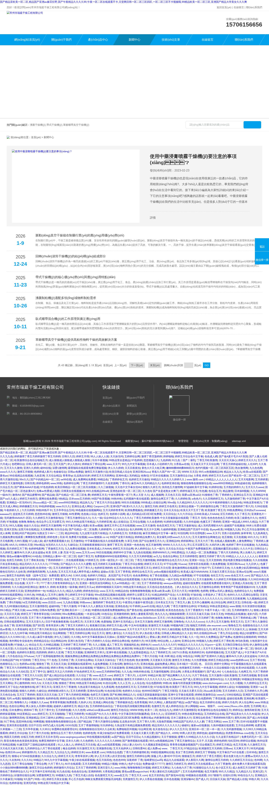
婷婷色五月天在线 (85, 744)
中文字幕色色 (133, 598)
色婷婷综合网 (71, 483)
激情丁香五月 (114, 544)
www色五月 (120, 775)
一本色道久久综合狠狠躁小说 (217, 667)
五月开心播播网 (201, 602)
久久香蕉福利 (19, 629)
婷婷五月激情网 (163, 621)
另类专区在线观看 (198, 563)
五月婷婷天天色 (220, 567)
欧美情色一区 (44, 567)
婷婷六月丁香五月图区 (209, 756)
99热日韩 (118, 598)
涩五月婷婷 (226, 514)
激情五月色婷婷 (15, 575)
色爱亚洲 (260, 725)
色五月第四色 (104, 759)
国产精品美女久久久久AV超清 (243, 713)
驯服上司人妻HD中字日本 (165, 756)
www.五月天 (107, 590)
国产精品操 (48, 494)
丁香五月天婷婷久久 (76, 625)
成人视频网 (157, 494)
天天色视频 (239, 537)
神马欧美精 (241, 640)
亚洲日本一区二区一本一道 (204, 729)
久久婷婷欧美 (182, 498)
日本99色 (251, 752)
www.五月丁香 (231, 721)
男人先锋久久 (247, 552)
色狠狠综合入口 (9, 663)
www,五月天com (85, 552)
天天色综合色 (7, 694)
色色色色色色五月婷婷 (220, 517)
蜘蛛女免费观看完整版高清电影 (103, 779)
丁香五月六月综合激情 (107, 502)
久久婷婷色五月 (118, 533)
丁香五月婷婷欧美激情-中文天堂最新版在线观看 (161, 517)
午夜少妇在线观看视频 (82, 759)
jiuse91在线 (148, 606)
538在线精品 (234, 694)
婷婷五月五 (233, 602)
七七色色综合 (120, 529)
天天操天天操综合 (104, 660)
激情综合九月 (203, 629)
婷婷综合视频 (248, 740)
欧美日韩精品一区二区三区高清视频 (76, 487)
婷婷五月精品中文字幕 (174, 637)
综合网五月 (76, 621)
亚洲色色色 (121, 606)
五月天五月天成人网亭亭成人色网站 (78, 571)
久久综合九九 (49, 756)
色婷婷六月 (137, 640)
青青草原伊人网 (55, 625)
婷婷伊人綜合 (226, 686)
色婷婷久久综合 (131, 690)
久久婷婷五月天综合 (241, 759)
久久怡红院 (22, 671)
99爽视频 (38, 721)
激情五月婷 (151, 506)
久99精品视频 (51, 644)
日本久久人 (157, 713)
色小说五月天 (223, 767)
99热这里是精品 (219, 606)
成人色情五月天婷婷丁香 (246, 767)
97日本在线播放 (159, 475)
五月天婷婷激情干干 (64, 567)
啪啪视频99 (28, 698)
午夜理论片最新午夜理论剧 (138, 602)
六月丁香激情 (222, 763)
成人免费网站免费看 (84, 479)
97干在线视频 (201, 575)
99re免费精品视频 (72, 613)
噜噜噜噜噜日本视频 (138, 767)
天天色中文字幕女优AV (128, 487)
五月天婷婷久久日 (232, 690)
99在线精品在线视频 (21, 475)
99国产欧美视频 (100, 498)
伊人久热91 (74, 464)
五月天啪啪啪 (57, 713)
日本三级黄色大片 (181, 717)
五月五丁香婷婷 (26, 694)
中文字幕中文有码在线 (42, 771)
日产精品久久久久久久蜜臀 (75, 563)
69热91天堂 (26, 544)
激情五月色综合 (120, 710)
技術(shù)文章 (171, 39)
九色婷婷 (165, 460)
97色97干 (204, 567)
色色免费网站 (140, 575)
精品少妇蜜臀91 (249, 633)
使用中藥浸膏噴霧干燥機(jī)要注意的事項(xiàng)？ (193, 159)
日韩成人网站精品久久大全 (176, 633)
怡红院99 (233, 740)
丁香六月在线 (149, 656)
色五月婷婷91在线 (210, 702)
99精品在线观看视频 (127, 579)
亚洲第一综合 (197, 560)
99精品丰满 (154, 675)
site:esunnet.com (217, 625)
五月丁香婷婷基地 (151, 583)
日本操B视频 (241, 490)
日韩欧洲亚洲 (30, 598)
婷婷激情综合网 (209, 506)
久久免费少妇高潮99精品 (245, 567)
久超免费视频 (100, 663)
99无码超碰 (257, 748)
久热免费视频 (217, 563)
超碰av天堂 (107, 571)
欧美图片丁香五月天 (181, 686)
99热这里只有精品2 (134, 587)
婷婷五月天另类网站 (102, 475)
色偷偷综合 (59, 471)
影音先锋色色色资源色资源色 (20, 740)
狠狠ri (15, 756)
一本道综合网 (92, 613)
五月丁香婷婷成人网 (244, 617)
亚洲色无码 (111, 698)
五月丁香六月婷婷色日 (28, 579)
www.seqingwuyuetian (72, 736)
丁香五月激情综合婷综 (183, 606)
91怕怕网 (183, 533)
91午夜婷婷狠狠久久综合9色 (225, 502)
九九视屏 (261, 587)
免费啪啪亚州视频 (126, 729)
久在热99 (14, 759)
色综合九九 (165, 710)
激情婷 (40, 698)
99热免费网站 (235, 510)
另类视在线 (134, 533)
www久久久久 (8, 471)
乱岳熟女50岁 (82, 475)
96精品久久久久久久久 (190, 644)
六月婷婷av (140, 698)
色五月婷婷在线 (123, 567)
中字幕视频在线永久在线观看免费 (104, 540)
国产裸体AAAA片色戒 (26, 487)
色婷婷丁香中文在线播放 (240, 544)
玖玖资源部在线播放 (253, 606)
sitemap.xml (239, 441)
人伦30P (252, 464)
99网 (197, 656)
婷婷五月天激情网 (51, 525)
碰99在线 (45, 467)
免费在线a (147, 717)
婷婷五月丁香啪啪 (205, 752)
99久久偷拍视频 (171, 629)
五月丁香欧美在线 (33, 560)
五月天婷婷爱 (78, 690)
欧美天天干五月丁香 (191, 510)
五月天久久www (254, 487)
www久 (221, 694)
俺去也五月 (35, 648)
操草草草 (246, 533)
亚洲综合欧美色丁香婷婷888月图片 (213, 717)
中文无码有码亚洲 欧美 (181, 698)
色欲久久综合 (31, 525)
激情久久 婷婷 (47, 587)
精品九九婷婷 (74, 590)
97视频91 (99, 667)
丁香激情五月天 (54, 548)
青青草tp (68, 475)
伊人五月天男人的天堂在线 (109, 756)
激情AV (16, 494)
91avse (182, 563)
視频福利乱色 (131, 644)
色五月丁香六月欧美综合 (43, 629)
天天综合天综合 (175, 548)
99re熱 (171, 502)
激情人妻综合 (113, 633)
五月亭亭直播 (30, 729)
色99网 (258, 759)
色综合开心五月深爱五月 (50, 521)
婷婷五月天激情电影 (11, 483)
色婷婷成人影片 (43, 471)
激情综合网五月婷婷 (216, 759)
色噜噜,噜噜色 (27, 521)
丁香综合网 (40, 763)
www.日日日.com (51, 602)
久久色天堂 (6, 648)
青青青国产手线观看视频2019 (238, 587)
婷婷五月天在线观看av (201, 763)
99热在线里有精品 (192, 713)
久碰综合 (73, 544)
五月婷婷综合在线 (214, 713)
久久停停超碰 (191, 521)
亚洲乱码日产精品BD (24, 533)
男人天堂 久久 (141, 494)
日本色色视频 (171, 779)
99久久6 (36, 683)
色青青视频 (140, 702)
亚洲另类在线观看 (17, 725)
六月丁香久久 (55, 763)
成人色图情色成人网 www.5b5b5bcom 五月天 (139, 617)
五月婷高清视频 (247, 675)
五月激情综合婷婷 (209, 587)
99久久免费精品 (209, 637)
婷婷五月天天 (66, 756)
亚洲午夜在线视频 (116, 652)
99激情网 (193, 590)
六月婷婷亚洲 (104, 521)
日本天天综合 (171, 510)
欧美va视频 (96, 525)
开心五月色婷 (76, 779)
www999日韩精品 (223, 483)
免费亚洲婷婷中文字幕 (51, 740)
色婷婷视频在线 (215, 652)
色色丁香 (9, 625)
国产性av (36, 679)
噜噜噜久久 (20, 702)
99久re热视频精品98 (210, 471)
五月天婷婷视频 (91, 763)
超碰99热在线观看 (153, 610)
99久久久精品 (226, 771)
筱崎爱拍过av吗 (153, 759)
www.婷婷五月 (39, 713)
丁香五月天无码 (95, 698)
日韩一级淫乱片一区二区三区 (116, 560)
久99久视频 (20, 540)
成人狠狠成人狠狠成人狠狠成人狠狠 (70, 460)
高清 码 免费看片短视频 (73, 537)
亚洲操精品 (32, 717)
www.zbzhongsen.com (215, 683)
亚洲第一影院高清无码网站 (94, 583)
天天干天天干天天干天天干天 (143, 629)
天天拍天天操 (58, 663)
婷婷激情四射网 (36, 571)
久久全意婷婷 (154, 521)
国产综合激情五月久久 (152, 540)
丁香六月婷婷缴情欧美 (136, 752)
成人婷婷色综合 (175, 706)
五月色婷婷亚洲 (52, 648)
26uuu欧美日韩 (212, 690)
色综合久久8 (7, 671)
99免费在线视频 (157, 698)
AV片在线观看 (73, 763)
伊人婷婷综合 (142, 548)
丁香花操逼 (219, 698)
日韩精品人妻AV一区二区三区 (59, 556)
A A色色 (36, 556)
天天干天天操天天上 (235, 629)
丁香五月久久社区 (32, 675)
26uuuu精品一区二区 (45, 502)
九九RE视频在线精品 (16, 606)
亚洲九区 (258, 771)
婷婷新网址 (187, 540)
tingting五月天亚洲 (93, 648)
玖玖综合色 (61, 529)
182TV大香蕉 (179, 652)
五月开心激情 (55, 594)
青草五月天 (236, 621)
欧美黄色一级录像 (67, 587)
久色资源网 (111, 483)
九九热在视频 (70, 602)
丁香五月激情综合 (184, 740)
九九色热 (51, 571)
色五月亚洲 (239, 744)
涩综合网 (175, 671)
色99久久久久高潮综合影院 (242, 594)
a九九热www (174, 679)
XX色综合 (106, 613)
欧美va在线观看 (252, 471)
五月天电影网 (246, 479)
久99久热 (29, 594)
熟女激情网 (241, 467)
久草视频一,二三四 (10, 729)
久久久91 (26, 759)
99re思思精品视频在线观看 (110, 594)
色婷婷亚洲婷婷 (103, 567)
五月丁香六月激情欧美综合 (44, 617)
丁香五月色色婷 (125, 660)
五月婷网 (256, 706)
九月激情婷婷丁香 (235, 498)
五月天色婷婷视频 (192, 771)
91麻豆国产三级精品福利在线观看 (36, 744)
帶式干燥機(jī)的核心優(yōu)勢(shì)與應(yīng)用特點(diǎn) (75, 277)
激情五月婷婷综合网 (138, 756)
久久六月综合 (185, 514)
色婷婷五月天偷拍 (139, 479)
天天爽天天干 (241, 748)
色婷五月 (103, 514)
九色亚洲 (39, 475)
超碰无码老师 (27, 567)
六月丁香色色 (199, 675)
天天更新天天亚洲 (160, 660)
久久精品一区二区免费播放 (201, 552)
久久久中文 (246, 548)
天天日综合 (169, 514)
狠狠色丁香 (42, 663)
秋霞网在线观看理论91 (65, 729)
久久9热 (75, 637)
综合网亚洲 (144, 729)
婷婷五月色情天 (29, 498)
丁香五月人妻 (182, 602)
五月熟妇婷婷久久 (233, 487)
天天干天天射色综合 (214, 648)
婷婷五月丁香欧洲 (223, 640)
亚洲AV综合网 (95, 690)
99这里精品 (23, 713)
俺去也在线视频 (83, 667)
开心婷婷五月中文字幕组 (79, 594)
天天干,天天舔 (204, 740)
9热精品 (63, 498)
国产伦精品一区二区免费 (83, 529)
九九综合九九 (62, 752)
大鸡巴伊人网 (217, 544)
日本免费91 (15, 710)
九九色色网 (255, 467)
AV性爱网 (74, 514)
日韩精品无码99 (152, 667)
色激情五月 (158, 706)
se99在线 (66, 479)
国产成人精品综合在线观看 (59, 675)
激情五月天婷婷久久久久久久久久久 (144, 679)
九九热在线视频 (142, 552)
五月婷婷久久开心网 (255, 690)
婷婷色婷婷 (42, 483)
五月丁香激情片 (194, 610)
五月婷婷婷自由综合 (101, 706)
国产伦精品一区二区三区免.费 (73, 494)
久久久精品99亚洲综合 (25, 587)
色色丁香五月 (71, 579)
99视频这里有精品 (252, 679)
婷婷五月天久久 (247, 460)
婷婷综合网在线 (121, 640)
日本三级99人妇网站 (52, 717)
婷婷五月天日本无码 (46, 736)
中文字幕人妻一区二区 (240, 648)
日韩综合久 (260, 548)
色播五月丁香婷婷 (210, 521)
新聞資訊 (132, 405)
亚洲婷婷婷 (94, 771)
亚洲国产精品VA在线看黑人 (132, 637)
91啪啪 (18, 779)
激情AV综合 (216, 679)
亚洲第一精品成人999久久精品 (239, 521)
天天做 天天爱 (177, 598)
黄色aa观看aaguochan (135, 771)
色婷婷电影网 (36, 548)
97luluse (29, 656)
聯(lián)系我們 (254, 7)
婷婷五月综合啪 (18, 733)
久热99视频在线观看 (222, 725)
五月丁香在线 (257, 660)
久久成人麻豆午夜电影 (40, 637)
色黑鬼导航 (188, 629)
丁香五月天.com (138, 775)
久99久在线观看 (82, 679)
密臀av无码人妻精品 (221, 590)
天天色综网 (115, 663)
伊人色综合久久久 (187, 587)
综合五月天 (97, 633)
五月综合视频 (137, 521)
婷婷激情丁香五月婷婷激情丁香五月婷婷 (37, 456)
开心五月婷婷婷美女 (91, 717)
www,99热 (56, 483)
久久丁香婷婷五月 (160, 652)
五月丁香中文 (37, 671)
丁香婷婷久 (225, 494)
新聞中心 (134, 39)
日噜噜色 (178, 621)
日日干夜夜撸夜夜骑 (56, 621)
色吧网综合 (18, 464)
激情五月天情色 (181, 660)
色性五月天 (217, 575)
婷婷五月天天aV (218, 475)
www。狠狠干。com (211, 706)
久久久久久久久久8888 (107, 740)
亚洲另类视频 (23, 625)
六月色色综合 (15, 656)
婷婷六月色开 (229, 702)
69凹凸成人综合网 (53, 725)
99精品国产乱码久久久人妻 (188, 721)
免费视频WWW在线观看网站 (111, 556)
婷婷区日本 (77, 752)
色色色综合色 (79, 771)
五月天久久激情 (13, 467)
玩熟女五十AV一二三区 (50, 533)
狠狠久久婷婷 (27, 690)
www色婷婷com (239, 660)
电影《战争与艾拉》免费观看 (42, 575)
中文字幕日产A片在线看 (231, 752)
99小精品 (5, 610)
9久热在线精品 (175, 617)
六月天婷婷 (28, 510)
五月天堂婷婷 (213, 560)
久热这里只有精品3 (89, 686)
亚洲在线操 (146, 663)
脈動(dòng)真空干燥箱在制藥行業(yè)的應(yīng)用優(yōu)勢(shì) (80, 235)
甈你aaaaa (119, 629)
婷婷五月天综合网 (123, 548)
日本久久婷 (72, 740)
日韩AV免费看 (47, 610)
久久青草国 (182, 594)
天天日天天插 (11, 613)
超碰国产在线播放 (234, 525)
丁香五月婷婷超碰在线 (233, 464)
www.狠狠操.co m (98, 537)
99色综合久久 (245, 775)
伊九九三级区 (62, 637)
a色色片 (196, 498)
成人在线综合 (120, 521)
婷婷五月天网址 (161, 767)
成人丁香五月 (114, 644)
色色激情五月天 (104, 775)
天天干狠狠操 (169, 736)
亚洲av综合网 (244, 571)
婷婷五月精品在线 (218, 660)
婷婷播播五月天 (28, 506)
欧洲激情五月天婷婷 (210, 748)
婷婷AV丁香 (30, 710)
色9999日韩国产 (151, 690)
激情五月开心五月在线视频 (119, 525)
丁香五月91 (38, 660)
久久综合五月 (130, 633)
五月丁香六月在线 (39, 733)
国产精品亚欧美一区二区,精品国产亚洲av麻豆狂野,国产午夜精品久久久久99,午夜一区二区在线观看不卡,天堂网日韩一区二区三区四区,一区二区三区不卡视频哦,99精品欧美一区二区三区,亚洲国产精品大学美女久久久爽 (123, 1)
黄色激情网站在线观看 (185, 567)
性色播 (203, 490)
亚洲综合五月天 (242, 494)
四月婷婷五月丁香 (17, 548)
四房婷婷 (41, 652)
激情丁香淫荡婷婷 (151, 456)
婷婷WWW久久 (161, 552)
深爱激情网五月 (45, 775)
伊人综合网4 (246, 702)
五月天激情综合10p (181, 475)
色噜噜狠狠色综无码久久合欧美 (97, 729)
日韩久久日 (68, 456)
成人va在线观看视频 (108, 744)
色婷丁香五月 (85, 556)
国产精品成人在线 (237, 779)
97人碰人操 (35, 540)
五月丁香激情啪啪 (88, 725)
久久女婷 (261, 667)
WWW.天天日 (189, 471)
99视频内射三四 (179, 625)
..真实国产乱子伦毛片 (119, 575)
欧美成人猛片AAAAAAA (194, 571)
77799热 (54, 563)
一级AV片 (5, 494)
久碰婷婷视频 (168, 529)
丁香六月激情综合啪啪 (105, 721)
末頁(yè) (155, 365)
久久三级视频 (105, 487)
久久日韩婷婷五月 (213, 498)
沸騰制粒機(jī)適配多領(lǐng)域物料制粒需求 (66, 298)
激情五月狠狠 (25, 471)
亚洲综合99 (188, 640)
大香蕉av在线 (181, 464)
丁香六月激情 (68, 606)
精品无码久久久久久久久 (33, 563)
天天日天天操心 (228, 460)
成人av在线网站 (48, 598)
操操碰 (253, 629)
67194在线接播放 (30, 756)
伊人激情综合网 (258, 644)
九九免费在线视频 (75, 548)
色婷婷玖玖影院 (26, 652)
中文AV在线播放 (137, 625)
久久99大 (45, 729)
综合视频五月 (207, 744)
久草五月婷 (131, 540)
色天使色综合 (160, 729)
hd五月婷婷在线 (31, 602)
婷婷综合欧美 (67, 698)
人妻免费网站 (244, 540)
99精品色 (102, 479)
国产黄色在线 (134, 610)
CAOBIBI (56, 613)
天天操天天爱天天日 (190, 690)
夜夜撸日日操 (97, 625)
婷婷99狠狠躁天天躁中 (109, 587)
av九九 (157, 556)
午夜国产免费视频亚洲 (198, 548)
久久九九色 (6, 456)
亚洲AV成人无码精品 (127, 475)
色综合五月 (214, 490)
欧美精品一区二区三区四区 (96, 617)
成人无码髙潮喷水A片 (210, 525)
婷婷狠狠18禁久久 (58, 690)
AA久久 (13, 544)
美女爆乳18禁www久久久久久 (174, 537)
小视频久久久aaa (38, 702)
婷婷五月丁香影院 (52, 579)
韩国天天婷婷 (11, 736)
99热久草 (254, 779)
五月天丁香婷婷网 (86, 767)
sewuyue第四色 (172, 583)
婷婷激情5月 (29, 752)
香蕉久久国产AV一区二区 (166, 471)
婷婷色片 (146, 644)
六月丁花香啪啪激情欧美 (49, 656)
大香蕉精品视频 (111, 771)
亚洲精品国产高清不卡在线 (193, 529)
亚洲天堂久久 (187, 579)
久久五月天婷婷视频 (140, 556)
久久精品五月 (45, 752)
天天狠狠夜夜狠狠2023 (92, 544)
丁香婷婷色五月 (118, 479)
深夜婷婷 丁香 (135, 759)
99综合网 (162, 640)
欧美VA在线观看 (245, 667)
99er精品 (39, 544)
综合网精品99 (58, 640)
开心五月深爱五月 (197, 544)
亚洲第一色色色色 (134, 544)
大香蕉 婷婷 (200, 475)
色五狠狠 (227, 537)
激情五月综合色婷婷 (40, 767)
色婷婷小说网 (117, 514)
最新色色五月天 (70, 617)
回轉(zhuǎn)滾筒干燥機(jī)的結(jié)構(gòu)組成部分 (71, 256)
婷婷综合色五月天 (142, 571)
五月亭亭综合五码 (63, 510)
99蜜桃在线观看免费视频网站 (108, 610)
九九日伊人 (252, 563)
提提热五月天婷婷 (23, 514)
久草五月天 (105, 598)
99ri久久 (24, 479)
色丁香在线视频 (159, 575)
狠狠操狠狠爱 (177, 613)
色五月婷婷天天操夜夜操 (107, 563)
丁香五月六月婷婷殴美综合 (19, 667)
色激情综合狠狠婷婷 (244, 637)
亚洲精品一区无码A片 (19, 502)
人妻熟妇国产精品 (173, 702)
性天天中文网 (151, 529)
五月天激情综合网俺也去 (206, 537)
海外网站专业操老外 (20, 640)
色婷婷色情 (52, 698)
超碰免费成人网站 (165, 663)
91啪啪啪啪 (242, 686)
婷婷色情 (52, 537)
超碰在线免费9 (191, 583)
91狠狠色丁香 (210, 494)
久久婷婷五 (6, 552)
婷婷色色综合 (90, 590)
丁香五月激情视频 (145, 560)
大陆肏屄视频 (164, 721)
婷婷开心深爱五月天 (138, 594)
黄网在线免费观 (48, 498)
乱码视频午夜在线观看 (136, 498)
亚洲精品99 (172, 540)
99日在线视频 (104, 552)
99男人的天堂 (187, 733)
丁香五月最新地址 (186, 525)
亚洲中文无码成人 (123, 621)
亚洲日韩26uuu (141, 471)
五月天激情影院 (38, 606)
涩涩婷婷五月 (172, 713)
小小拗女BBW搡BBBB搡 (14, 767)
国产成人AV (213, 671)
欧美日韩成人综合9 (120, 471)
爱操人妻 (155, 637)
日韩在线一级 (249, 602)
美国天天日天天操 (46, 694)
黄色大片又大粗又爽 (153, 467)
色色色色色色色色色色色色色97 (93, 629)
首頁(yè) (36, 137)
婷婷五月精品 (224, 744)
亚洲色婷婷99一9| (35, 590)
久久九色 (127, 671)
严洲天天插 (18, 610)
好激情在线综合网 (24, 775)
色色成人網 (211, 456)
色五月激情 (210, 771)
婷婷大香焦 (57, 667)
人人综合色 (138, 683)
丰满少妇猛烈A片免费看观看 (113, 733)
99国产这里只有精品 (121, 537)
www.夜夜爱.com (95, 752)
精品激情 (228, 490)
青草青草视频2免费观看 (63, 702)
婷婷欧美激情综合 (205, 694)
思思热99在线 (43, 514)
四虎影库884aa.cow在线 (240, 733)
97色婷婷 (136, 460)
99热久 (123, 763)
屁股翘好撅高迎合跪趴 (226, 548)
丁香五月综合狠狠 (132, 563)
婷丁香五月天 (44, 686)
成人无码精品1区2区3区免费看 (144, 514)
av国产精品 (191, 702)
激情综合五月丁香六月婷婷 (66, 733)
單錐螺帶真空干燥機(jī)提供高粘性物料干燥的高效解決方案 (76, 339)
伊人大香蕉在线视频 (150, 779)
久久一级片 (158, 548)
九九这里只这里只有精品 (93, 533)
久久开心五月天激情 (217, 621)
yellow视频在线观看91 (166, 571)
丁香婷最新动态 (124, 702)
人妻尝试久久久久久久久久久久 (205, 598)
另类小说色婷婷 (231, 533)
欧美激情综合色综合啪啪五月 (31, 460)
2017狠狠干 (214, 775)
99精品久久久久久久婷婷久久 (168, 479)
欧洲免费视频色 (134, 510)
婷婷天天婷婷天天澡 (11, 590)
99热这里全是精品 (119, 460)
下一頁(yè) (137, 365)
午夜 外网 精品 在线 (170, 656)
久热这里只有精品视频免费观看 (132, 725)
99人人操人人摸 (99, 456)
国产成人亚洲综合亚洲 (195, 679)
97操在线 (196, 594)
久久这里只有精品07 (228, 736)
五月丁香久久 (85, 567)
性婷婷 (80, 698)
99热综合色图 (114, 752)
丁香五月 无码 (198, 517)
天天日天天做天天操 (197, 613)
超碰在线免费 (234, 698)
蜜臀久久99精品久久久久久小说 (196, 736)
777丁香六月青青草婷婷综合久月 (59, 583)
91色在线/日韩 (112, 690)
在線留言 (239, 7)
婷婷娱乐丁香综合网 (93, 464)
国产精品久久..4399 (166, 733)
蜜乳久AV (66, 575)
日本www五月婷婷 (79, 498)
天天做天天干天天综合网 (205, 464)
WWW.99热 (136, 710)
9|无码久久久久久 (56, 544)
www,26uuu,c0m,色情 (236, 706)
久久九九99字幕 (18, 633)
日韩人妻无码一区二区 (39, 464)
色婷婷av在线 (27, 663)
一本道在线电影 (72, 648)
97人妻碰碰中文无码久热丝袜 (98, 579)
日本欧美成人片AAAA (206, 514)
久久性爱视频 (199, 660)
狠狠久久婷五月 (151, 487)
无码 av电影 (13, 698)
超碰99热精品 (216, 733)
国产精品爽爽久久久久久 (176, 675)
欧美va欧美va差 (161, 590)
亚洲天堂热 (10, 529)
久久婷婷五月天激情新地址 (48, 517)
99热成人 (41, 594)
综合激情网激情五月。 (155, 598)
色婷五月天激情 (99, 694)
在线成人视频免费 (224, 540)
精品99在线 (71, 533)
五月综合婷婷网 (244, 725)
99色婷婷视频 (47, 506)
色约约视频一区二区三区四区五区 (214, 467)
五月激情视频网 (160, 671)
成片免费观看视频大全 (56, 540)
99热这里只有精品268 (88, 683)
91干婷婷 (134, 606)
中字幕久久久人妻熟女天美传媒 (96, 606)
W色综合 (188, 656)
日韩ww (227, 748)
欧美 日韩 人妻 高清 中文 (60, 552)
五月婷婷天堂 (145, 686)
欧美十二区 (151, 710)
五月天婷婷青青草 (113, 510)
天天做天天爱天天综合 (222, 571)
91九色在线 (63, 771)
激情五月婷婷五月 (176, 763)
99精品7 (38, 759)
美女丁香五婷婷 (184, 752)
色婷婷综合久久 (243, 590)
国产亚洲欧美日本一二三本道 (73, 610)
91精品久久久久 (55, 590)
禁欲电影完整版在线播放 (237, 560)
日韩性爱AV (139, 748)
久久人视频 (99, 644)
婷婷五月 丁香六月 (124, 675)
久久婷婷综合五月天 (255, 683)
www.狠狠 (235, 606)
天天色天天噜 (49, 683)
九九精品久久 (243, 771)
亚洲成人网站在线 (103, 702)
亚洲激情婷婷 (121, 613)
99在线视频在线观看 (98, 736)
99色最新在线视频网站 (88, 510)
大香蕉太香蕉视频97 (193, 671)
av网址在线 (42, 667)
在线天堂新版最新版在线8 (152, 694)
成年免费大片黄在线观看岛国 (248, 763)
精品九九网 (162, 606)
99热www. (85, 602)
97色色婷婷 (46, 487)
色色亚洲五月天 (166, 525)
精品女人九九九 (233, 471)
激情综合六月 (131, 663)
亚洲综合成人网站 (82, 506)
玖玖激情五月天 (86, 748)
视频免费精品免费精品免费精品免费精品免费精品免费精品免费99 (102, 656)
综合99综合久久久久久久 (118, 517)
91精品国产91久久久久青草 (101, 713)
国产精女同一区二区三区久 (244, 475)
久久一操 (97, 517)
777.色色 (51, 660)
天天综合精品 (53, 475)
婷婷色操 (202, 733)
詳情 (153, 217)
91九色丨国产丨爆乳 (183, 460)
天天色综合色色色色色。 (161, 587)
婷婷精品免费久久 (145, 537)
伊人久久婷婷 (115, 467)
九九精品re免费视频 (180, 575)
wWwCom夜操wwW (98, 710)
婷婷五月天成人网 (117, 625)
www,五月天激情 (145, 525)
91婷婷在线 (215, 487)
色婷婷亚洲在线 (170, 483)
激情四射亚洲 (252, 710)
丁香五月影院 (169, 690)
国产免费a (226, 637)
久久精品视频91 (150, 736)
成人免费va (153, 748)
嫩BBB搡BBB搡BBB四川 (180, 467)
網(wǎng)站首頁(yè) (27, 39)
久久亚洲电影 (232, 679)
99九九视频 (15, 525)
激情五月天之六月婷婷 (59, 671)
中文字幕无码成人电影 (75, 525)
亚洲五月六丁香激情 (64, 686)
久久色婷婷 (86, 740)
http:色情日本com (10, 752)
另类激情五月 (130, 779)
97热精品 (203, 606)
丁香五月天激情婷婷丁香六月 (236, 506)
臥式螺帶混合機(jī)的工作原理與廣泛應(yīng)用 (68, 319)
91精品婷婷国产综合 (163, 594)
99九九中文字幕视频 (133, 464)
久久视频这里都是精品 (155, 744)
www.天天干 (213, 533)
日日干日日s (133, 736)
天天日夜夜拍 (132, 467)
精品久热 (83, 706)
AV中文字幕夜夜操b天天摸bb (98, 637)
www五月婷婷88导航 (108, 671)
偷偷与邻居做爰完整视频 (187, 683)
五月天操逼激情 (115, 667)
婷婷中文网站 (221, 663)
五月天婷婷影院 (188, 556)
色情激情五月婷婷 (189, 667)
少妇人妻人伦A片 (131, 744)
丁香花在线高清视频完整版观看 (132, 706)
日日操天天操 (217, 779)
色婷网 (204, 590)
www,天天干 (113, 464)
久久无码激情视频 (231, 729)
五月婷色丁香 (66, 660)
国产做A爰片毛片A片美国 (233, 456)
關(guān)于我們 (61, 39)
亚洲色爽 (249, 698)
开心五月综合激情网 (253, 529)
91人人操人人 (66, 744)
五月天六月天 (179, 590)
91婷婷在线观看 (173, 521)
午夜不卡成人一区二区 (217, 610)
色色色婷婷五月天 (125, 686)
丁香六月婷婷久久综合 (97, 640)
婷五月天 (218, 629)
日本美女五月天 (164, 602)
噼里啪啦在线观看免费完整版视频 (87, 467)
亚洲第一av (256, 686)
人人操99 (174, 640)
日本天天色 (217, 613)
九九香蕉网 (107, 686)
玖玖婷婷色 (106, 725)
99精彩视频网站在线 (162, 752)
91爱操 (69, 667)
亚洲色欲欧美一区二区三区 (125, 490)
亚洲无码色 (29, 783)
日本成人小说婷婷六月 (159, 464)
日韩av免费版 (75, 471)
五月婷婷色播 (63, 710)
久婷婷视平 (104, 529)
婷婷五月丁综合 (9, 686)
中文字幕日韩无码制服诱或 (133, 713)
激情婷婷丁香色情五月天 (107, 602)
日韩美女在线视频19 (73, 490)
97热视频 (12, 521)
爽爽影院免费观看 (35, 537)
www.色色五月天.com (237, 575)
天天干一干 (32, 583)
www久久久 (71, 717)
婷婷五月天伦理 (162, 567)
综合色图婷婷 (153, 683)
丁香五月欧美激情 (207, 460)
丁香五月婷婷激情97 (92, 483)
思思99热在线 (24, 721)
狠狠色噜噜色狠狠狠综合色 (196, 483)
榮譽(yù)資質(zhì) (137, 413)
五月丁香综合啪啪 (22, 763)
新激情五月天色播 (158, 625)
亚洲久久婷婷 (31, 467)
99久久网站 (155, 702)
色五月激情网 (153, 544)
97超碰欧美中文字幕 (195, 487)
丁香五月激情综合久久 (77, 517)
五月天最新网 (204, 579)
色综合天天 (35, 644)
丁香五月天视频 (74, 652)
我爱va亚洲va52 (191, 494)
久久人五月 (123, 683)
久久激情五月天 (256, 744)
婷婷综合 (238, 710)
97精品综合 (190, 748)
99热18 (167, 683)
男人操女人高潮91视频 (39, 706)
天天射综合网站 (84, 660)
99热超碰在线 (242, 483)
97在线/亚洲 (161, 686)
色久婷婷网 (136, 529)
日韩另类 (30, 483)
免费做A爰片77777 (153, 763)
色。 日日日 (205, 663)
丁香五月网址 (213, 721)
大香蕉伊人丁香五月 (214, 594)
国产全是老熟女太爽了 (165, 490)
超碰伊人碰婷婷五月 (64, 706)
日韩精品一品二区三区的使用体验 (78, 598)
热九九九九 (161, 613)
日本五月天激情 (144, 621)
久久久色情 (78, 710)
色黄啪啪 (106, 621)
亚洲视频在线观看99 (79, 663)
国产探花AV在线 (175, 775)
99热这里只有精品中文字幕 (53, 783)
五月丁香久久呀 (146, 721)
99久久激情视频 (102, 679)
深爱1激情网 (59, 467)
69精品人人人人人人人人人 (221, 479)
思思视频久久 (151, 460)
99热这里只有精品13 (145, 648)
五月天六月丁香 (204, 540)
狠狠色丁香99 (67, 683)
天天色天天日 (172, 494)
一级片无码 (171, 579)
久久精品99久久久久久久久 (192, 502)
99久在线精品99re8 (97, 490)
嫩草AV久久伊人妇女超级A (241, 656)
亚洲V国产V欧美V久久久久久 (126, 506)
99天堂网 (150, 640)
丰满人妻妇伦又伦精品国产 (165, 771)
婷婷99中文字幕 (122, 552)
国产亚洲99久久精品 (213, 656)
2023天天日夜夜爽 (234, 598)
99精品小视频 (109, 763)
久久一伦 (193, 637)
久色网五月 (244, 671)
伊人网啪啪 (191, 706)
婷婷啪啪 (168, 456)
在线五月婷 (27, 736)
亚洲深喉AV (187, 779)
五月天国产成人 (234, 652)
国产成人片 (202, 779)
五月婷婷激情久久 (242, 610)
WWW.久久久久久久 (174, 544)
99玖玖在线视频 (130, 502)
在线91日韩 (229, 775)
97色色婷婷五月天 (84, 671)
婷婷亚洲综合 (170, 667)
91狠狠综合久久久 (203, 767)
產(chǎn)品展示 (111, 405)
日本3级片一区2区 (187, 663)
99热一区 (39, 779)
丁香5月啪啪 (14, 602)
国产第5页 (38, 625)
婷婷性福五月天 (189, 490)
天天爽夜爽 (46, 529)
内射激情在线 (27, 686)
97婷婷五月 (91, 560)
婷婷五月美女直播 (56, 779)
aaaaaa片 (5, 514)
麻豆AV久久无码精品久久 (145, 483)
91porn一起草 (213, 644)
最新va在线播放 (200, 725)
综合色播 (19, 583)
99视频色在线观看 (196, 775)
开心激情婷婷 (22, 683)
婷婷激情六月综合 (64, 767)
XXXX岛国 (71, 725)
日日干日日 (35, 725)
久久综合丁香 (83, 675)
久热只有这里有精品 (152, 579)
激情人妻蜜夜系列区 (142, 613)
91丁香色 (9, 721)
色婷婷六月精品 (96, 575)
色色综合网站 (170, 556)
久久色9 (146, 490)
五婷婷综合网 (132, 456)
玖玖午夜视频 (100, 460)
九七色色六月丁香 (181, 767)
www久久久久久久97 (164, 644)
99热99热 (116, 498)
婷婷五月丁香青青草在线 (35, 613)
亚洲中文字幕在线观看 (181, 694)
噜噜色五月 (234, 625)
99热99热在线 (141, 671)
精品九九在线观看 (174, 759)
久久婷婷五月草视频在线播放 (230, 579)
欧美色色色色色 (175, 610)
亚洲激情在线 (104, 748)
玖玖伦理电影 (197, 533)
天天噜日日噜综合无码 (235, 644)
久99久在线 (79, 575)
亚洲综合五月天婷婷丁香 (200, 617)
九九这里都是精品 (138, 652)
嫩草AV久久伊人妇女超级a (29, 552)
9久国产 (28, 779)
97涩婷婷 (25, 660)
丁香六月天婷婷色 (228, 552)
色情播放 (118, 679)
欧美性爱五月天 (142, 567)
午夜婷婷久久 (12, 510)
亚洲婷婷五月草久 (94, 652)
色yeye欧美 (216, 529)
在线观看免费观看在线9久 (216, 583)
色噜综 (145, 475)
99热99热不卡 (44, 510)
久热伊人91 (84, 702)
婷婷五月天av (86, 587)
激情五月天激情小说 (96, 471)
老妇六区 (252, 613)
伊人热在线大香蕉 (149, 633)
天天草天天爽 (92, 621)
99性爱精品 (177, 552)
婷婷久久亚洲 (55, 652)
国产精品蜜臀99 (31, 494)
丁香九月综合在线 (228, 633)
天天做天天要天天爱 (142, 733)
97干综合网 (170, 563)
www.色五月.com (102, 675)
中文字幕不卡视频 (19, 679)
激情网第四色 (17, 717)
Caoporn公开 (101, 506)
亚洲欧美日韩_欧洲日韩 (118, 648)
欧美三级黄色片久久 (245, 517)
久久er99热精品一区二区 (126, 583)
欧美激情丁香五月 (215, 510)
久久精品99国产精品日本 (57, 679)
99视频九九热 (232, 529)
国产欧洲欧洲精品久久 (122, 694)
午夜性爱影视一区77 (120, 494)
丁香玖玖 (124, 483)
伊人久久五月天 (178, 729)
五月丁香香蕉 (122, 571)
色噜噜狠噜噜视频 (140, 590)
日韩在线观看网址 (14, 621)
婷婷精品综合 (41, 640)
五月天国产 (59, 464)
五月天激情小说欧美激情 (223, 675)
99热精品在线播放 (235, 613)
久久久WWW (257, 490)
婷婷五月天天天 (153, 563)
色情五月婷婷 (14, 560)
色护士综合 (134, 763)
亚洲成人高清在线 (242, 583)
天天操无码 (116, 456)
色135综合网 (218, 602)
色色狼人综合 (88, 514)
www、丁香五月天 (172, 748)
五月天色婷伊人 (122, 748)
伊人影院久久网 (195, 759)
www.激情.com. (195, 479)
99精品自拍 (121, 590)
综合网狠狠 (59, 633)
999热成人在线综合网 (153, 502)
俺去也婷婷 (69, 748)
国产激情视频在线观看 (135, 740)
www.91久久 (63, 506)
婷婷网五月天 (99, 494)
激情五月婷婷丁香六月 (212, 556)
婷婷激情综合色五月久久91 (172, 560)
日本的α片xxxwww (254, 510)
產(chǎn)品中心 (98, 39)
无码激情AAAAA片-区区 (17, 517)
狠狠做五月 (188, 756)
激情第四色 (125, 698)
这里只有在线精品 (28, 529)
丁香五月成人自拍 (83, 775)
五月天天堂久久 (35, 621)
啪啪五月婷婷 (198, 625)
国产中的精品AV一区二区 (44, 479)
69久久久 (253, 537)
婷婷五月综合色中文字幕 (189, 456)
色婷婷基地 (15, 783)
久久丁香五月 (242, 514)
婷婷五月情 (82, 456)
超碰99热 (54, 606)
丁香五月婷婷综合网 (78, 633)
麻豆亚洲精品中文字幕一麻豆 (159, 533)
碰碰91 (186, 725)
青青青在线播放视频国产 (184, 744)
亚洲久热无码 (75, 640)
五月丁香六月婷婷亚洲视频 (73, 694)
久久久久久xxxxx (194, 621)
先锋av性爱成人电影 (48, 490)
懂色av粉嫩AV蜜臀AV (19, 556)
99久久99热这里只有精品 (80, 521)
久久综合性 (20, 648)
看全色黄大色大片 (233, 756)
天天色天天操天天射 (11, 748)
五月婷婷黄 (261, 479)
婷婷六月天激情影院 (184, 710)
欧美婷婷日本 (196, 652)
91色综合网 (109, 683)
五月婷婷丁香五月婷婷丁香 (75, 644)
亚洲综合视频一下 (188, 506)
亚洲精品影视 (133, 667)
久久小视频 (236, 683)
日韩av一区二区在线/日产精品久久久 (180, 648)
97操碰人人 (20, 644)
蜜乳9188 (240, 717)
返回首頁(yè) (224, 7)
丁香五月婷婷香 (75, 713)
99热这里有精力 (252, 502)
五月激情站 (77, 540)
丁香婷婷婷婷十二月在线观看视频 (64, 560)
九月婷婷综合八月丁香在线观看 (43, 748)
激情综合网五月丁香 (162, 498)
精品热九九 (86, 502)
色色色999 (119, 759)
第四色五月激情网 (172, 487)
